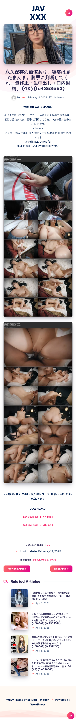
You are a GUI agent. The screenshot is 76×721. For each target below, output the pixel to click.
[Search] (68, 12)
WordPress (38, 704)
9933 (53, 559)
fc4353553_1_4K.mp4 (38, 516)
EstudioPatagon (38, 699)
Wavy (10, 699)
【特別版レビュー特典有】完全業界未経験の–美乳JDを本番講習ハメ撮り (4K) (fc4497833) (51, 595)
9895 (44, 559)
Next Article (61, 568)
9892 (36, 559)
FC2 (47, 544)
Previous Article (17, 568)
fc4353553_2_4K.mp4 (38, 525)
